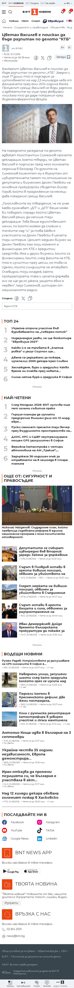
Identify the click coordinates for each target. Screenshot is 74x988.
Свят (25, 21)
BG (68, 3)
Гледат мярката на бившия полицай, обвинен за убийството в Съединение (43, 589)
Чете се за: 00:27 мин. (51, 704)
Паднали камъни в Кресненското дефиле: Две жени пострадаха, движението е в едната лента (42, 697)
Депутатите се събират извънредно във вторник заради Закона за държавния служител (43, 551)
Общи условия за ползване (18, 951)
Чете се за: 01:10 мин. (50, 724)
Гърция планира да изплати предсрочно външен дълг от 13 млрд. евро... (40, 418)
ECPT (5, 956)
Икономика (10, 60)
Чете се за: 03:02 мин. (34, 802)
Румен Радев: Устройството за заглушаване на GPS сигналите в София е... (35, 662)
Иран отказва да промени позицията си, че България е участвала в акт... (29, 776)
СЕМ (64, 951)
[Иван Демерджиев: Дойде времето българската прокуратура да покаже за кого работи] (9, 630)
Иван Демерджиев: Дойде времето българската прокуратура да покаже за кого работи (42, 627)
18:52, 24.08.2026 (29, 704)
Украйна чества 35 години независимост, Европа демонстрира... (27, 754)
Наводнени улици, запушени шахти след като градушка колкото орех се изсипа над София (43, 677)
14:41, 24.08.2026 (12, 784)
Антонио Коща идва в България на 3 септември (36, 735)
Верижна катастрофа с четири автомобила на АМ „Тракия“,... (37, 448)
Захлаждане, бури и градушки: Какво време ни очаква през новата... (40, 369)
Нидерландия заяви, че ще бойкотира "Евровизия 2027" (41, 339)
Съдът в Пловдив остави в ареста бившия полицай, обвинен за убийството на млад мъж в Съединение (42, 570)
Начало (7, 27)
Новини (14, 21)
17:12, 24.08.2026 (11, 802)
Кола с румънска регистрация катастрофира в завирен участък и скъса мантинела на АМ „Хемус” (44, 717)
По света (9, 743)
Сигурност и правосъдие (31, 27)
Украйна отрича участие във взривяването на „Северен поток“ (39, 330)
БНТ (4, 3)
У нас (51, 668)
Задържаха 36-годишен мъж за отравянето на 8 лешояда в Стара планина (39, 460)
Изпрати (11, 903)
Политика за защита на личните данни (36, 956)
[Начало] (4, 21)
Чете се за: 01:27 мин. (34, 741)
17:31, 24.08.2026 (11, 741)
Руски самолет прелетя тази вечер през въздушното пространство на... (41, 428)
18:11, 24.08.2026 (11, 668)
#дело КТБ (10, 306)
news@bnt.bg (16, 935)
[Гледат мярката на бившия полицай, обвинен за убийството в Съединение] (9, 592)
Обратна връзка (48, 951)
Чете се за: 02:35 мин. (51, 685)
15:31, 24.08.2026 (28, 724)
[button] (60, 983)
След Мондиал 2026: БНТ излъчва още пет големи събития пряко (40, 406)
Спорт (35, 21)
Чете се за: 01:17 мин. (34, 784)
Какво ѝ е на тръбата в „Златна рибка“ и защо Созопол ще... (37, 349)
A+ (62, 47)
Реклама (37, 386)
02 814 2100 (14, 929)
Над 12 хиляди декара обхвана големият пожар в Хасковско (30, 795)
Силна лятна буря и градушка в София (41, 377)
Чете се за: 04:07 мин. (33, 668)
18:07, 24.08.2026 (29, 685)
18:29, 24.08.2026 (12, 763)
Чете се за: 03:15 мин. (34, 763)
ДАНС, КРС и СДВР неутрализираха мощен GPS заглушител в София (39, 438)
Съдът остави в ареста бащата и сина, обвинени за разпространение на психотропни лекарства (43, 608)
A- (69, 47)
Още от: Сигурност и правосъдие (28, 478)
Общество (57, 27)
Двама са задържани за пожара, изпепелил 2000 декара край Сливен (39, 359)
